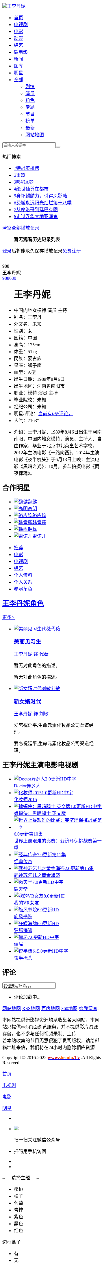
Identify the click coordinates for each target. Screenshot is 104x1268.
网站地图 (34, 134)
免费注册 (71, 250)
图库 (18, 65)
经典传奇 (23, 861)
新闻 (18, 59)
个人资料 (23, 575)
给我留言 (88, 1008)
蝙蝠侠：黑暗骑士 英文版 (40, 813)
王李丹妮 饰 (26, 654)
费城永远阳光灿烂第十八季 (43, 202)
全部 (18, 79)
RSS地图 (31, 1008)
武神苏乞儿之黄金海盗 (37, 875)
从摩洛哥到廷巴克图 (36, 209)
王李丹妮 (16, 6)
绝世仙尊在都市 (31, 189)
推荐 (18, 547)
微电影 (21, 52)
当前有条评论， (55, 413)
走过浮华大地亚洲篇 (36, 216)
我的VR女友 (26, 902)
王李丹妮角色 (23, 603)
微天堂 (21, 889)
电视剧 (21, 24)
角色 (30, 100)
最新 (30, 127)
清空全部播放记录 (20, 228)
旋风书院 (23, 916)
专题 (30, 107)
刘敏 (44, 713)
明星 (18, 72)
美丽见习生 (27, 641)
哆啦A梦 (24, 182)
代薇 (44, 654)
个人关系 (23, 582)
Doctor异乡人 (27, 785)
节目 (30, 114)
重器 (19, 175)
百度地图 (50, 1008)
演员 (30, 93)
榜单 (30, 121)
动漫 (18, 38)
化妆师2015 (25, 799)
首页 (18, 17)
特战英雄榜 (26, 168)
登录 (7, 250)
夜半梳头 (23, 958)
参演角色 (23, 589)
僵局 (18, 944)
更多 (8, 617)
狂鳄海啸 (23, 930)
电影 (18, 31)
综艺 (18, 45)
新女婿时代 (27, 701)
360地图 (69, 1008)
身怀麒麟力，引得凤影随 (40, 195)
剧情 (30, 86)
